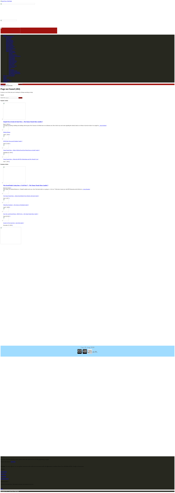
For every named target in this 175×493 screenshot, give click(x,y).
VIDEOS (5, 81)
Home (4, 35)
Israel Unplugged (12, 62)
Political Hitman (6, 132)
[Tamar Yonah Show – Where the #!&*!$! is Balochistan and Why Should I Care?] (6, 157)
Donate (4, 78)
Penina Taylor (12, 67)
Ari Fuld (10, 53)
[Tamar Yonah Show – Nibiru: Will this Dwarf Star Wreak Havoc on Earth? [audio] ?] (6, 147)
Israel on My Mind (13, 61)
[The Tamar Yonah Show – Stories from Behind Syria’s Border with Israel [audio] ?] (6, 193)
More (2, 489)
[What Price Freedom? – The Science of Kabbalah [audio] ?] (6, 202)
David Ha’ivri (12, 57)
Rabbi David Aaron (10, 46)
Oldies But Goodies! (10, 51)
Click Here (13, 461)
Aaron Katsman (12, 52)
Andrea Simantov (10, 41)
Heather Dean (12, 59)
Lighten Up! (11, 64)
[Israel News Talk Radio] (87, 1)
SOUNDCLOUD (4, 478)
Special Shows (9, 50)
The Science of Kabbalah (14, 72)
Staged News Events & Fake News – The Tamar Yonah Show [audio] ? (23, 121)
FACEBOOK (4, 471)
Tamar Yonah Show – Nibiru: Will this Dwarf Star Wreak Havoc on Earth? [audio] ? (21, 150)
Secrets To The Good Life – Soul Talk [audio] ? (13, 223)
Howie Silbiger (9, 43)
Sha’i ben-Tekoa (9, 42)
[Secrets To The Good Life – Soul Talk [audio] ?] (6, 220)
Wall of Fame (6, 79)
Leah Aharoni (12, 63)
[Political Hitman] (6, 129)
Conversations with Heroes (14, 56)
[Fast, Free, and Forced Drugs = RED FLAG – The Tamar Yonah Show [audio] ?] (6, 211)
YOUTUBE (3, 476)
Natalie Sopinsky (9, 45)
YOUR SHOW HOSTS (8, 36)
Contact (5, 77)
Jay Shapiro (8, 38)
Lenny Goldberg (9, 47)
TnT (10, 68)
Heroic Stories (12, 74)
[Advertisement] (87, 256)
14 (9, 124)
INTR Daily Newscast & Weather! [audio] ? (12, 141)
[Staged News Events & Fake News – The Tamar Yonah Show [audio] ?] (14, 119)
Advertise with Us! (7, 80)
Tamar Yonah (9, 37)
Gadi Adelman (12, 58)
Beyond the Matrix (13, 54)
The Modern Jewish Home (14, 73)
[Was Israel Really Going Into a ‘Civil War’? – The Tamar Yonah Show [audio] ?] (14, 182)
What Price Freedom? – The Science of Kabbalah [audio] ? (16, 205)
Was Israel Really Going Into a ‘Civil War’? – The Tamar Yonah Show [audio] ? (25, 185)
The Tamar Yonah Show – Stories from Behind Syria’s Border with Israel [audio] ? (21, 195)
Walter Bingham (9, 40)
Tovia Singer (11, 69)
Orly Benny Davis (13, 65)
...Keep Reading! (103, 125)
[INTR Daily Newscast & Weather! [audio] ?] (6, 138)
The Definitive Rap (13, 70)
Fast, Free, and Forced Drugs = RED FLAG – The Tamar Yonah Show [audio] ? (20, 214)
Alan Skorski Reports (10, 48)
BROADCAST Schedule (8, 75)
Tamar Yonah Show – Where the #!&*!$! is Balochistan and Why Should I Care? (20, 159)
